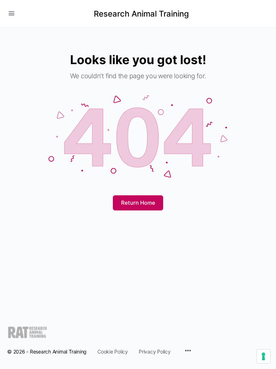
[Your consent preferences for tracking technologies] (263, 356)
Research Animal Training (141, 13)
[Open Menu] (11, 13)
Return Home (138, 202)
